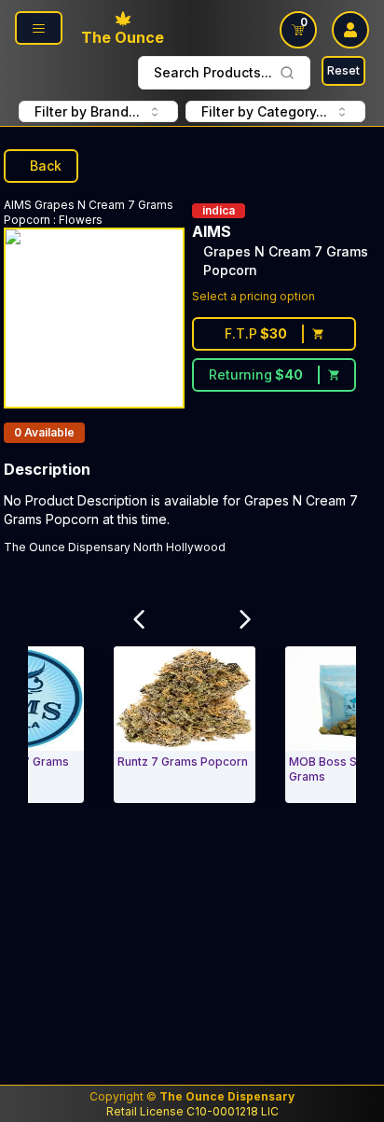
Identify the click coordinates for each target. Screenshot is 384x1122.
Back (46, 165)
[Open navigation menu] (38, 28)
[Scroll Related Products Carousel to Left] (139, 619)
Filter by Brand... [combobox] (87, 111)
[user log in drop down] (350, 29)
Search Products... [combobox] (213, 72)
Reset (343, 70)
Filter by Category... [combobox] (264, 111)
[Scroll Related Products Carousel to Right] (245, 619)
